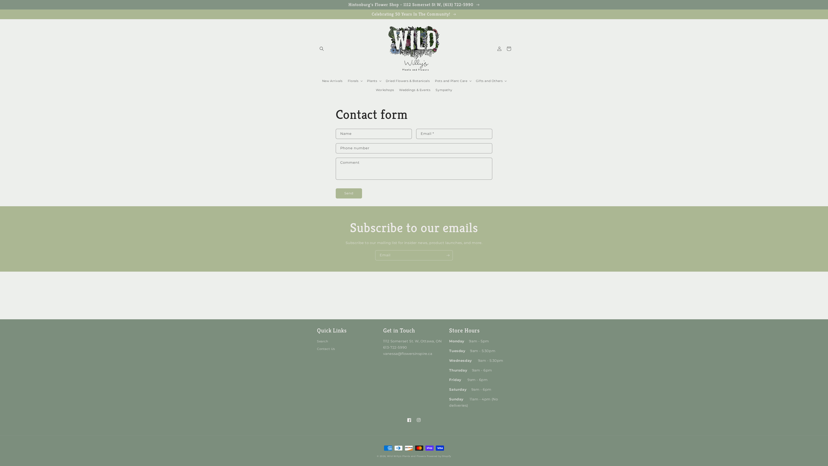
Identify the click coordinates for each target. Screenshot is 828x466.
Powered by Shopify (439, 456)
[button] (321, 49)
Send (348, 193)
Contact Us (326, 349)
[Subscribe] (448, 255)
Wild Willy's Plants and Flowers (406, 456)
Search (322, 341)
